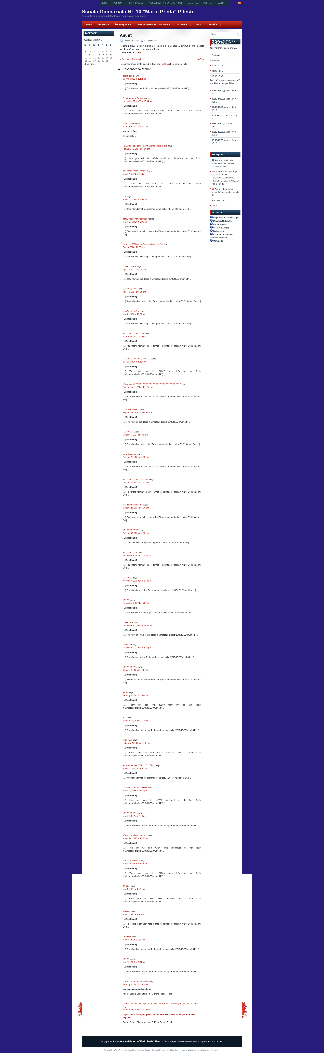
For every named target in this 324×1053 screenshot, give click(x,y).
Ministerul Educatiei (222, 220)
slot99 (125, 692)
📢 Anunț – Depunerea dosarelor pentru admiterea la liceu (225, 191)
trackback (165, 63)
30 (103, 61)
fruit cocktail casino (131, 860)
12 (86, 55)
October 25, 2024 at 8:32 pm (136, 456)
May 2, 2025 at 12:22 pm (134, 888)
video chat (127, 644)
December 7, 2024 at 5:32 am (136, 602)
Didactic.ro (218, 231)
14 (94, 55)
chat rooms (128, 622)
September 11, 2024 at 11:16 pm (138, 386)
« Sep (86, 63)
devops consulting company (135, 218)
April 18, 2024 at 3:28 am (134, 291)
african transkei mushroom (135, 835)
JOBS (199, 59)
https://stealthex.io (131, 409)
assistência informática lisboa (136, 787)
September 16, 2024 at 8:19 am (137, 412)
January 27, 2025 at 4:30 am (136, 720)
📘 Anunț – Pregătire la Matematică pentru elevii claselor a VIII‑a (223, 163)
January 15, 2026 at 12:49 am (136, 1009)
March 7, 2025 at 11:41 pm (135, 790)
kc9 (124, 717)
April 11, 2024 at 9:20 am (134, 269)
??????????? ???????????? (137, 358)
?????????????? (131, 529)
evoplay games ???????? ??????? (139, 765)
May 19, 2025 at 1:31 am (134, 961)
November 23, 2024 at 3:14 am (137, 580)
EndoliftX (127, 936)
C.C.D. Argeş (219, 224)
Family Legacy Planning (134, 97)
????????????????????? (135, 171)
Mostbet (126, 885)
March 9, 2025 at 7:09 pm (134, 815)
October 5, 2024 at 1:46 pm (135, 434)
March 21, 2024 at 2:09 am (135, 199)
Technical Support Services (147, 1049)
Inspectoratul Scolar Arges (226, 217)
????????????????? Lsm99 (136, 479)
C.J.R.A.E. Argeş (221, 227)
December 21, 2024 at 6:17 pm (137, 647)
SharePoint (192, 1049)
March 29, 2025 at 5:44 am (135, 863)
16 (103, 55)
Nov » (93, 63)
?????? (126, 599)
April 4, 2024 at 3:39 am (134, 247)
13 (90, 55)
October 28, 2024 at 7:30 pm (136, 507)
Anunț (214, 205)
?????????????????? (133, 333)
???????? (127, 577)
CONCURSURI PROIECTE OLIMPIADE (165, 3)
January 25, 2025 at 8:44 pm (136, 695)
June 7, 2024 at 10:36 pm (134, 336)
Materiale (193, 3)
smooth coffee (129, 123)
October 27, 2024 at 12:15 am (136, 482)
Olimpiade (218, 240)
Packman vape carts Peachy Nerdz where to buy (145, 145)
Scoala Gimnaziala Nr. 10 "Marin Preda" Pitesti (137, 11)
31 (107, 61)
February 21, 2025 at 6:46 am (136, 742)
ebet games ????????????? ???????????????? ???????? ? (152, 383)
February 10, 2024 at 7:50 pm (136, 148)
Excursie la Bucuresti (131, 59)
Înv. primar (117, 3)
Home (104, 3)
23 (103, 58)
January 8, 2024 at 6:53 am (135, 126)
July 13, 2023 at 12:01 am (134, 78)
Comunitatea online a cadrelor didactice (222, 236)
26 (86, 61)
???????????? (130, 288)
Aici (139, 52)
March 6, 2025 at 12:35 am (135, 768)
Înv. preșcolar (136, 3)
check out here (129, 266)
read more (127, 739)
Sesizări (222, 3)
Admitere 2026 (218, 200)
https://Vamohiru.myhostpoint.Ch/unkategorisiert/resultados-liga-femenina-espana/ (160, 1003)
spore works (128, 75)
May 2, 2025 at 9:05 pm (133, 914)
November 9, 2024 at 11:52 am (137, 555)
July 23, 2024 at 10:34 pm (134, 361)
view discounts (129, 453)
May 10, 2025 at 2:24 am (134, 939)
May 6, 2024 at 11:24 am (134, 313)
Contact (207, 3)
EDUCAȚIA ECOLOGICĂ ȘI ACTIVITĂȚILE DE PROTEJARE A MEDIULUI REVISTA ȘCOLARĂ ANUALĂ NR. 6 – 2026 (225, 177)
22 (99, 58)
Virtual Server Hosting (178, 1049)
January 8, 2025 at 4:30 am (135, 669)
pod (124, 196)
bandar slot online (131, 310)
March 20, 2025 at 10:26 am (135, 838)
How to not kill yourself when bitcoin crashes (143, 244)
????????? (128, 431)
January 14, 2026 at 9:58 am (136, 984)
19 (86, 58)
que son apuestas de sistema (136, 981)
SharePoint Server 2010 (211, 1049)
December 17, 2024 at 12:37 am (137, 625)
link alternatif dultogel (132, 504)
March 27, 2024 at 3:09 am (135, 221)
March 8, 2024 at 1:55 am (134, 174)
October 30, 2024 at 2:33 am (136, 532)
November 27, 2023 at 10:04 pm (137, 101)
